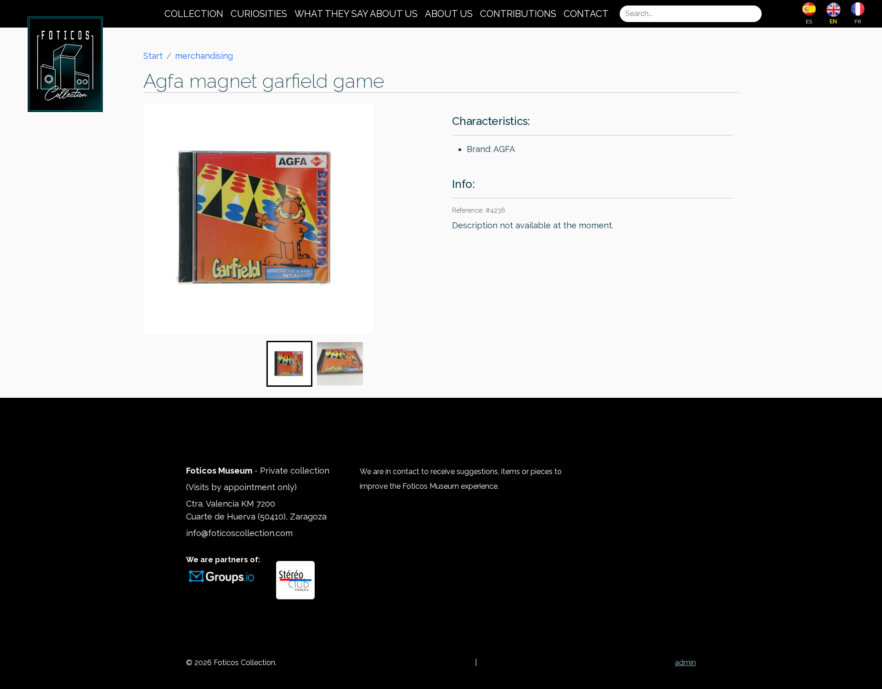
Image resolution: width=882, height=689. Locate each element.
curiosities (259, 13)
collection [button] (193, 13)
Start (153, 56)
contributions (518, 13)
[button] (289, 364)
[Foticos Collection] (65, 63)
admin (685, 662)
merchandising (204, 56)
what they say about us (356, 13)
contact (586, 13)
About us (449, 13)
